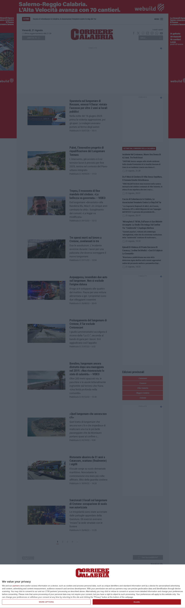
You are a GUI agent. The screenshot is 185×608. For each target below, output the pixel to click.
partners (16, 586)
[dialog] (92, 586)
